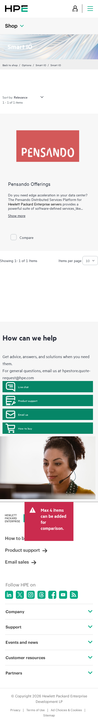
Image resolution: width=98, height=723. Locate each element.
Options (26, 65)
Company (15, 611)
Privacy (15, 710)
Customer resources (25, 657)
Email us (23, 414)
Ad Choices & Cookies (66, 710)
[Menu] (90, 8)
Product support (27, 401)
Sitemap (49, 715)
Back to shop (10, 65)
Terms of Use (35, 710)
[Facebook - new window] (52, 595)
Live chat (23, 387)
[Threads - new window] (41, 595)
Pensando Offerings (29, 184)
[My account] (75, 8)
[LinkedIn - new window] (9, 595)
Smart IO (41, 65)
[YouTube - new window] (63, 595)
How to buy (25, 428)
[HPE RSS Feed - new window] (74, 595)
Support (13, 626)
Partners (14, 672)
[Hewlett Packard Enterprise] (16, 8)
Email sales (17, 562)
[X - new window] (20, 595)
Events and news (22, 642)
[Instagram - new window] (31, 595)
